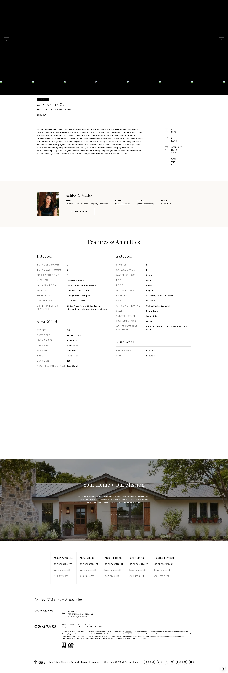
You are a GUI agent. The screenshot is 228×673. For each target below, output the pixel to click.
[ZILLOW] (172, 662)
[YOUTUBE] (191, 662)
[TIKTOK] (165, 662)
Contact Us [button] (114, 515)
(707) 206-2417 (111, 576)
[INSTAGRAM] (152, 662)
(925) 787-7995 (161, 576)
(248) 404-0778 (87, 576)
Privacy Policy (132, 662)
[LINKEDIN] (159, 662)
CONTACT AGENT (80, 211)
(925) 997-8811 (136, 576)
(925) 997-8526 (122, 203)
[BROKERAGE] (178, 662)
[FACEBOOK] (146, 662)
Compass (128, 632)
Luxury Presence (90, 662)
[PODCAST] (184, 662)
